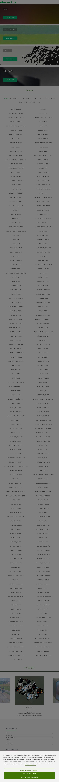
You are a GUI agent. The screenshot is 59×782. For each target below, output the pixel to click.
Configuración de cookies (28, 770)
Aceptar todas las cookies (29, 777)
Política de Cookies (30, 765)
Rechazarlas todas (29, 773)
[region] (29, 766)
